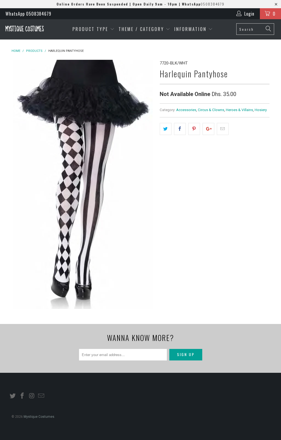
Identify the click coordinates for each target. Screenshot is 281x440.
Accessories (186, 110)
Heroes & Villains (239, 110)
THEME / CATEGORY (141, 29)
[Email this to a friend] (223, 129)
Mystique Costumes (24, 29)
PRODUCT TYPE (91, 29)
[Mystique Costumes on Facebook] (22, 396)
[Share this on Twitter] (166, 129)
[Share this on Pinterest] (194, 129)
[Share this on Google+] (208, 129)
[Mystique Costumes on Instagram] (32, 396)
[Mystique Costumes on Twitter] (13, 396)
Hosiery (261, 110)
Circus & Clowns (211, 110)
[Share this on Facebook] (180, 129)
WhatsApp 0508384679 (28, 13)
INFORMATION (191, 29)
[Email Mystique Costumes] (41, 396)
